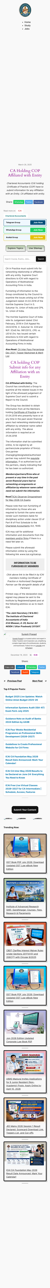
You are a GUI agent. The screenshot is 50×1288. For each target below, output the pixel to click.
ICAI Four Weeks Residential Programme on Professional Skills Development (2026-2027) (24, 733)
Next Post (37, 681)
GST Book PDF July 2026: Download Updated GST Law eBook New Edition (25, 865)
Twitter (29, 202)
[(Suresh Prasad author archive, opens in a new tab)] (40, 818)
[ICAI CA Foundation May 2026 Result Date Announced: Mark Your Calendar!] (25, 1155)
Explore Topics (15, 248)
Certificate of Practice (25, 412)
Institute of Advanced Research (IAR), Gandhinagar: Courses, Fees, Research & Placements (24, 910)
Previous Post (14, 681)
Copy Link (9, 667)
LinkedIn (39, 646)
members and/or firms (17, 538)
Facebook (38, 202)
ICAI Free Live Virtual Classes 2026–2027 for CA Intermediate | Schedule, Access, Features (23, 788)
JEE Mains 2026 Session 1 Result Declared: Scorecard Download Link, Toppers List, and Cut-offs (25, 1129)
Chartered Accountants (15, 216)
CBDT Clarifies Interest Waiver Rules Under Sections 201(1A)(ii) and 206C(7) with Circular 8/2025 (24, 953)
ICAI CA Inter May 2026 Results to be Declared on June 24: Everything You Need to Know (25, 774)
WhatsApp (18, 202)
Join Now (38, 222)
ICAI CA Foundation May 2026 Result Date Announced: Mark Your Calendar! (24, 760)
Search (41, 259)
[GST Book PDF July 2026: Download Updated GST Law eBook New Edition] (25, 847)
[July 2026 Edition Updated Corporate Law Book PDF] (25, 1023)
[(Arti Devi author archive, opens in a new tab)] (9, 818)
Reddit (25, 672)
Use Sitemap (35, 248)
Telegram (35, 672)
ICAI (20, 211)
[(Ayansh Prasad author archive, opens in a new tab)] (23, 818)
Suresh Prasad (29, 634)
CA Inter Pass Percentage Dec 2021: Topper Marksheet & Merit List (25, 352)
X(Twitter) (28, 648)
